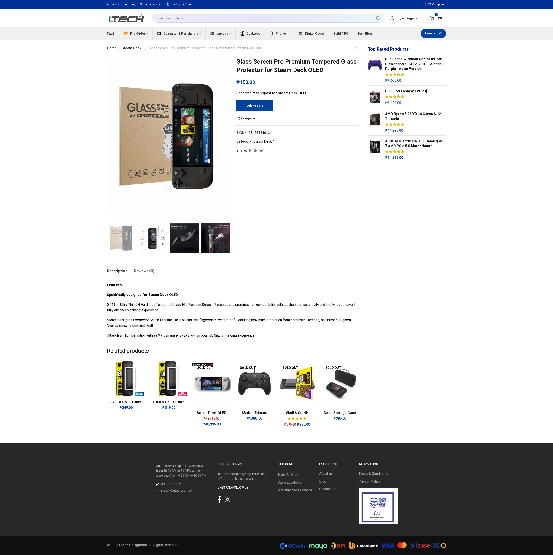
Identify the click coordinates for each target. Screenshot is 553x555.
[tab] (117, 271)
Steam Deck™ (133, 48)
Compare (248, 118)
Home (112, 48)
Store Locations (290, 482)
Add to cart (255, 105)
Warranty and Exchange (295, 490)
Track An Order (289, 475)
